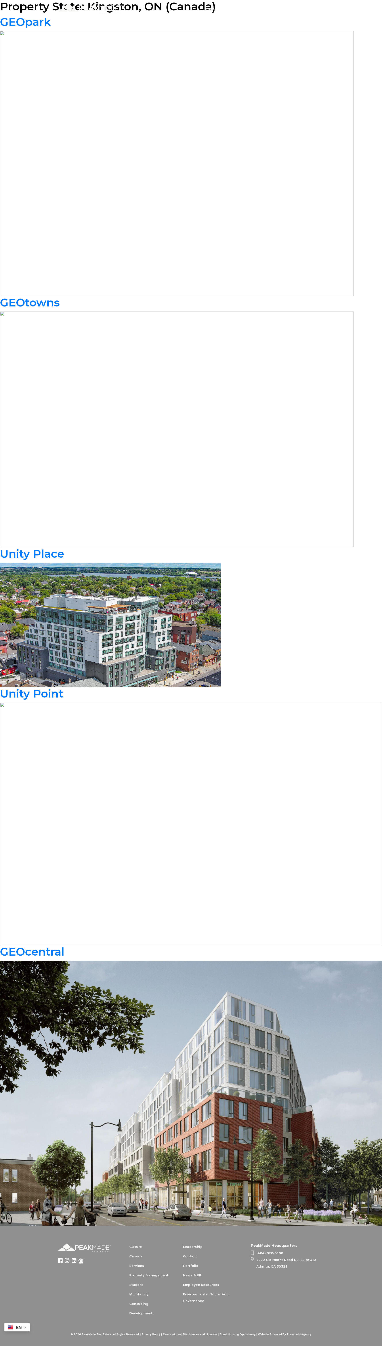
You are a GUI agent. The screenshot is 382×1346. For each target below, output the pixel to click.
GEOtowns (30, 302)
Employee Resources (201, 1285)
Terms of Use (172, 1334)
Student (136, 1285)
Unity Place (32, 554)
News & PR (192, 1275)
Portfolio (287, 9)
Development (141, 1313)
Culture (135, 1247)
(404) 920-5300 (269, 1253)
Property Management (148, 1275)
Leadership (193, 1247)
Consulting (138, 1304)
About (211, 9)
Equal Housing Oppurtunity (238, 1334)
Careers (260, 9)
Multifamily (138, 1294)
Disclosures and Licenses (200, 1334)
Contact (315, 9)
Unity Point (31, 693)
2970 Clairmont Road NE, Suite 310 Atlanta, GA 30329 (286, 1263)
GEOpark (25, 22)
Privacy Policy (151, 1334)
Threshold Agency (298, 1334)
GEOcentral (32, 951)
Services (235, 9)
